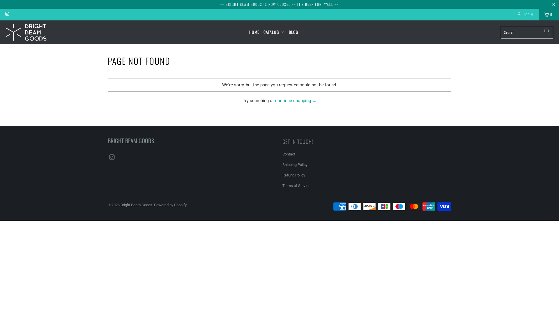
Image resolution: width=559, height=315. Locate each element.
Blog (293, 32)
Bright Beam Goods (136, 205)
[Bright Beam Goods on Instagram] (6, 15)
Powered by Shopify (170, 205)
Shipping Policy (294, 164)
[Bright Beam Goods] (26, 32)
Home (254, 32)
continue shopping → (295, 100)
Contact (288, 154)
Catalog (271, 32)
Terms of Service (296, 185)
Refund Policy (293, 175)
